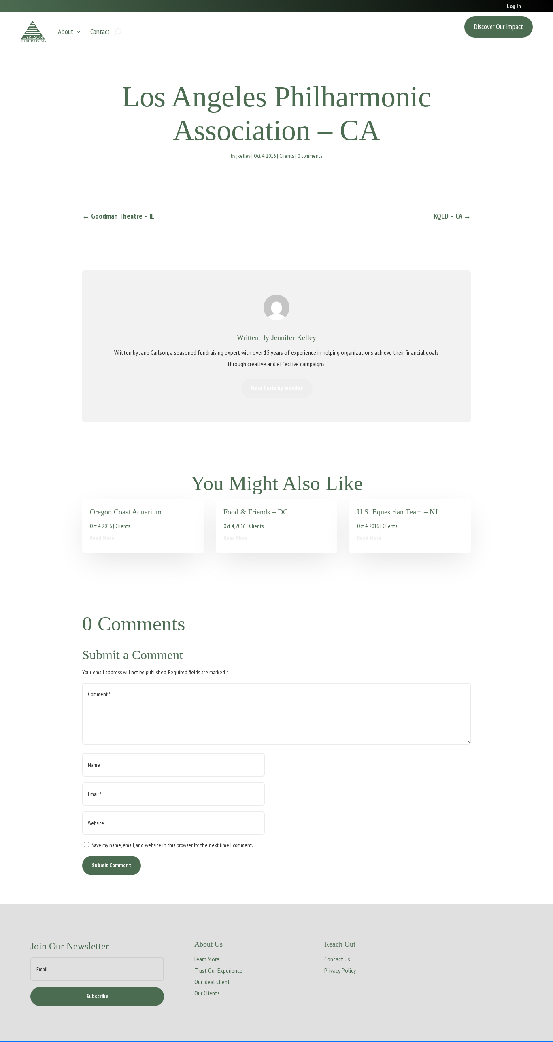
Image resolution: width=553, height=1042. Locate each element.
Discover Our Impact (498, 26)
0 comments (310, 155)
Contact (100, 31)
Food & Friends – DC (255, 512)
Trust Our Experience (218, 970)
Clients (286, 155)
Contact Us (337, 959)
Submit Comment (111, 865)
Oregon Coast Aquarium (126, 512)
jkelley (243, 155)
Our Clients (207, 993)
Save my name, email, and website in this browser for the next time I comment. (172, 845)
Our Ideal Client (212, 982)
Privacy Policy (340, 970)
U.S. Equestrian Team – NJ (397, 512)
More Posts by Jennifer (277, 388)
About (65, 31)
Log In (514, 6)
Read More (102, 537)
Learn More (206, 959)
